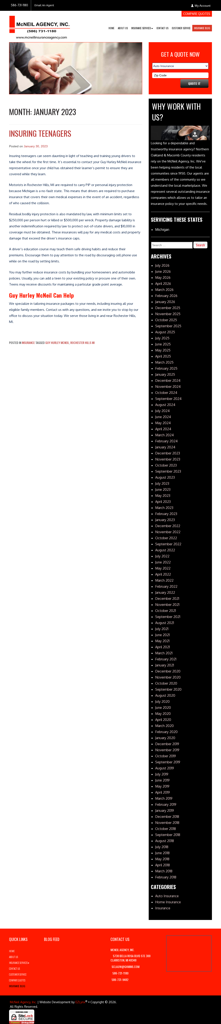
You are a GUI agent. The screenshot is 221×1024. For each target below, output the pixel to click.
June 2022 (163, 562)
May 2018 (162, 859)
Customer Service (181, 28)
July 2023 (162, 483)
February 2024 (166, 441)
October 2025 (166, 320)
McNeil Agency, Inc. (23, 1002)
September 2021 (167, 617)
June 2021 (162, 635)
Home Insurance (168, 902)
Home (111, 28)
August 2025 (165, 332)
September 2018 (167, 835)
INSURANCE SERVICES (141, 28)
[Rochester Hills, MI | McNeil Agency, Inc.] (39, 25)
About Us (123, 28)
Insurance (28, 342)
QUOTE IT (194, 83)
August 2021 (164, 623)
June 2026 (163, 271)
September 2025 (168, 326)
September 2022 (168, 544)
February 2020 (166, 732)
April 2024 (163, 429)
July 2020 (162, 701)
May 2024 (163, 423)
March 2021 (163, 653)
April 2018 (162, 865)
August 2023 (165, 477)
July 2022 (162, 556)
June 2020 (163, 707)
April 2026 (163, 283)
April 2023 (163, 501)
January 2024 (165, 447)
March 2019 (163, 798)
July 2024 (162, 411)
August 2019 (164, 768)
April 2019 (162, 792)
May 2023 (162, 495)
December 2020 (167, 671)
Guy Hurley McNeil (57, 342)
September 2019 (167, 762)
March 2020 (164, 726)
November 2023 (167, 459)
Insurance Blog (202, 28)
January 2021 (164, 665)
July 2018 (161, 847)
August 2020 (165, 695)
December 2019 (167, 744)
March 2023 (164, 508)
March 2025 (164, 362)
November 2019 (167, 750)
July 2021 (161, 629)
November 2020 (168, 677)
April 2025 (163, 356)
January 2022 (165, 592)
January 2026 (165, 302)
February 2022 (166, 586)
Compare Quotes (196, 14)
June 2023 (162, 489)
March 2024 (164, 435)
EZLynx (80, 1002)
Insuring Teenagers (40, 133)
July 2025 (162, 338)
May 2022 (162, 568)
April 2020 (163, 719)
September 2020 (168, 689)
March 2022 (164, 580)
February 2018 (165, 877)
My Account (202, 5)
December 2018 (167, 816)
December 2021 (167, 598)
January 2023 (165, 520)
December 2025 (167, 308)
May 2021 (162, 641)
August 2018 (164, 841)
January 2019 (164, 810)
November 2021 (167, 604)
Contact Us (162, 28)
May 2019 (162, 786)
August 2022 (165, 550)
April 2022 (163, 574)
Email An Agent (44, 5)
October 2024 (166, 392)
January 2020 (165, 738)
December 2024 (167, 380)
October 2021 (165, 610)
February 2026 (166, 296)
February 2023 (166, 514)
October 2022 (166, 538)
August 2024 (165, 405)
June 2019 (162, 780)
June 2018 (162, 853)
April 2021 (162, 647)
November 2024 (168, 386)
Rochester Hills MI (82, 342)
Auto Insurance (167, 896)
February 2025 (166, 368)
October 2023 (166, 465)
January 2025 (165, 374)
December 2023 (167, 453)
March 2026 (164, 289)
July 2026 (162, 265)
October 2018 (165, 829)
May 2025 (162, 350)
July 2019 (161, 774)
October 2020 (166, 683)
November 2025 (167, 314)
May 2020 (163, 713)
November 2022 (167, 532)
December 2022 (167, 526)
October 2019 (165, 756)
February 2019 (165, 804)
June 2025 (163, 344)
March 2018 (163, 871)
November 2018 (167, 822)
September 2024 (168, 398)
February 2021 (165, 659)
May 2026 (162, 277)
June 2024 (163, 417)
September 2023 (168, 471)
